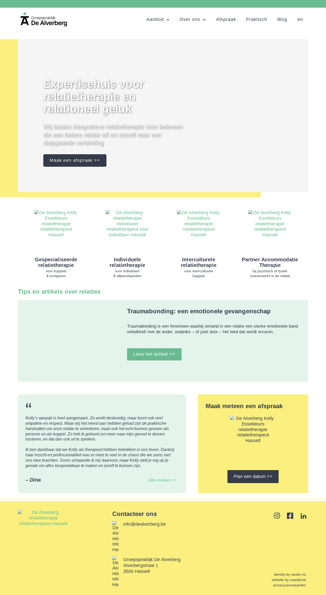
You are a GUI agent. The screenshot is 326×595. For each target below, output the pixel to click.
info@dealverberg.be (144, 524)
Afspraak (226, 19)
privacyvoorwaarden (289, 585)
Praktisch (256, 19)
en (300, 19)
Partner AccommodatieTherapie (270, 262)
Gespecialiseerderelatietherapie (56, 262)
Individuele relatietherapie (127, 262)
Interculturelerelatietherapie (198, 262)
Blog (282, 19)
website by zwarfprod (289, 580)
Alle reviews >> (162, 480)
